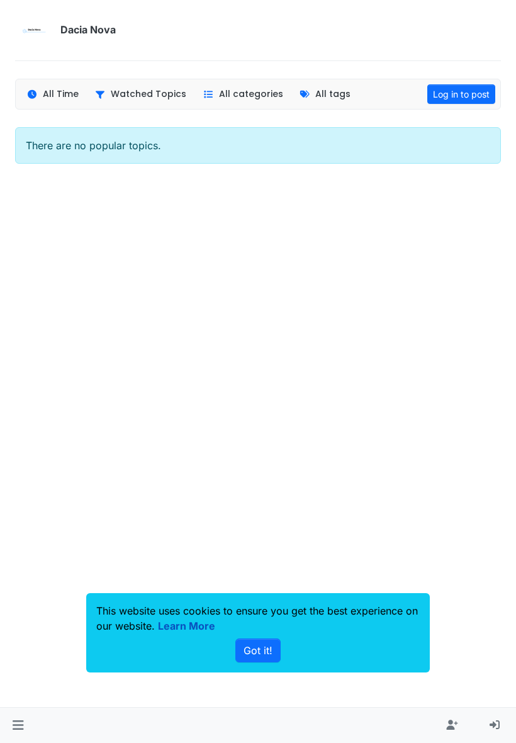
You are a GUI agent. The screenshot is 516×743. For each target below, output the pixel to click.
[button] (18, 725)
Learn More (186, 626)
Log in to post (461, 94)
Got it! (258, 650)
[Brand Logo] (35, 30)
